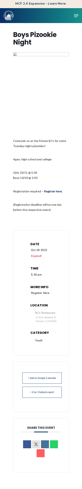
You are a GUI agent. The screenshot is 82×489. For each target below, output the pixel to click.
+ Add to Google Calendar (42, 378)
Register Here (40, 292)
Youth (39, 340)
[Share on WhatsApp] (54, 444)
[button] (76, 16)
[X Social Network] (36, 444)
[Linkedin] (45, 444)
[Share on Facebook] (27, 444)
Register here (53, 191)
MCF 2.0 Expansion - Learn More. (40, 3)
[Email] (41, 453)
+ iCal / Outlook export (42, 392)
